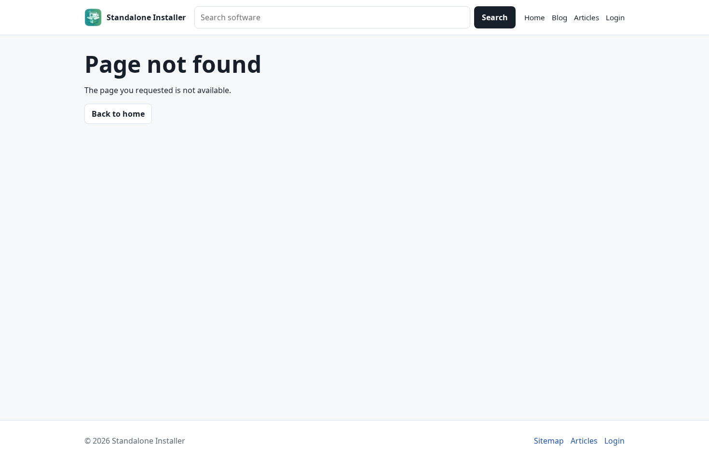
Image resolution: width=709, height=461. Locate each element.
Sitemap (549, 440)
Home (534, 17)
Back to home (118, 113)
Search (495, 17)
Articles (586, 17)
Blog (559, 17)
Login (615, 17)
